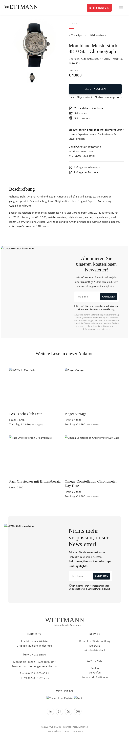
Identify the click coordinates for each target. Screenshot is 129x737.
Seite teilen (80, 113)
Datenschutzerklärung (103, 309)
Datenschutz (54, 731)
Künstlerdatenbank (95, 650)
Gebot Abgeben (95, 88)
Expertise (94, 645)
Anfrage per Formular (86, 172)
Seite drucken (82, 118)
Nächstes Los (97, 35)
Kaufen (95, 668)
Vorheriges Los (78, 35)
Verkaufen (95, 672)
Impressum (78, 731)
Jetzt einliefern (99, 7)
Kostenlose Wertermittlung (94, 641)
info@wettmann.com (81, 151)
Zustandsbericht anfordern (89, 108)
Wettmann (21, 7)
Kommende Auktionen (95, 677)
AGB (67, 731)
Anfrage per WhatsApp (87, 167)
